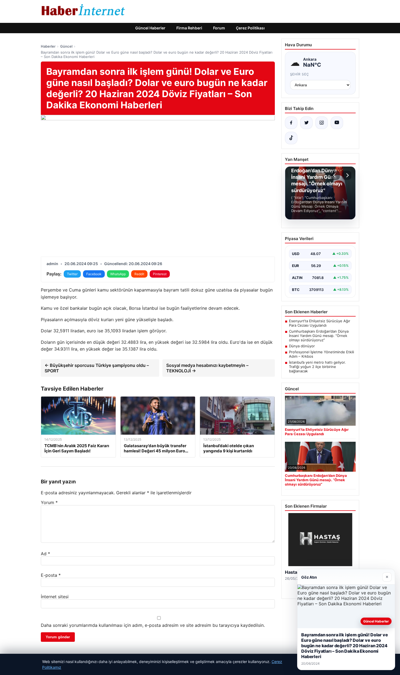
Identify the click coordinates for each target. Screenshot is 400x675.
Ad (45, 553)
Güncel (66, 46)
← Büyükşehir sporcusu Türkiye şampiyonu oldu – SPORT (97, 368)
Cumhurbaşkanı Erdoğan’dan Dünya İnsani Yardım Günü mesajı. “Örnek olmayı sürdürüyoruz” (319, 335)
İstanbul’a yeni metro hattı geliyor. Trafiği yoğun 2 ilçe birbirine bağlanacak (317, 366)
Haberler (48, 46)
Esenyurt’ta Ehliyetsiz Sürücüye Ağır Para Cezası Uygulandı (319, 323)
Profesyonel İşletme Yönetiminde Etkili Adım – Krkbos (321, 354)
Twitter (72, 274)
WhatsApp (118, 274)
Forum (219, 28)
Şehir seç (299, 74)
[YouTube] (337, 122)
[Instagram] (321, 122)
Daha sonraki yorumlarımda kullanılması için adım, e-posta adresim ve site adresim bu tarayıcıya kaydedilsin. (153, 625)
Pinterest (160, 274)
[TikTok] (291, 138)
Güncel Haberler (150, 28)
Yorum (49, 502)
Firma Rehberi (189, 28)
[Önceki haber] (335, 175)
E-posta (51, 575)
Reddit (139, 274)
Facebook (93, 274)
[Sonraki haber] (346, 175)
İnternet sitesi (55, 596)
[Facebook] (291, 122)
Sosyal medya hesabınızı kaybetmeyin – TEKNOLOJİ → (207, 368)
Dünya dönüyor (302, 346)
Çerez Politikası (250, 28)
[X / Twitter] (306, 122)
